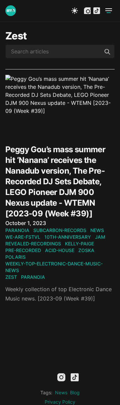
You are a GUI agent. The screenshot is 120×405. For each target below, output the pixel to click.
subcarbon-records (59, 230)
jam (100, 237)
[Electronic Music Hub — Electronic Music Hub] (10, 10)
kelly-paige (79, 243)
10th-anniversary (67, 237)
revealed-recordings (33, 243)
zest (11, 277)
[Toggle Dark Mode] (74, 10)
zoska (86, 250)
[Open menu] (109, 11)
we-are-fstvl (22, 237)
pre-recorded (23, 250)
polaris (15, 257)
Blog (75, 392)
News (61, 392)
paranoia (17, 230)
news (97, 230)
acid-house (59, 250)
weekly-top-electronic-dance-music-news (54, 267)
